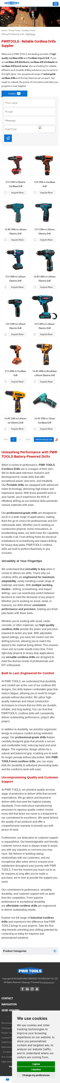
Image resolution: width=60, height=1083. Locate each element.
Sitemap (26, 982)
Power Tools (14, 30)
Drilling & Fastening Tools (13, 34)
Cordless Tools (28, 30)
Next (28, 439)
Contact (7, 998)
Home (4, 30)
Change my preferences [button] (36, 1075)
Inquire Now (17, 192)
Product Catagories (14, 951)
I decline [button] (36, 1069)
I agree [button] (36, 1063)
